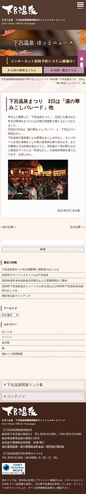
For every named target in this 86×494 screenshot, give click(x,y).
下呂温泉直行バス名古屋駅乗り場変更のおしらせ (30, 269)
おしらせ (7, 331)
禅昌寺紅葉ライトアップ (16, 295)
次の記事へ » (77, 226)
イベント (7, 337)
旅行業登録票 (10, 446)
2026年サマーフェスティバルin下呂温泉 (25, 275)
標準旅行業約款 (55, 446)
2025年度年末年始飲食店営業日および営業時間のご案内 (34, 280)
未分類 (76, 210)
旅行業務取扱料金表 (32, 446)
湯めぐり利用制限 (12, 353)
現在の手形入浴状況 (82, 59)
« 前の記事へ (8, 226)
